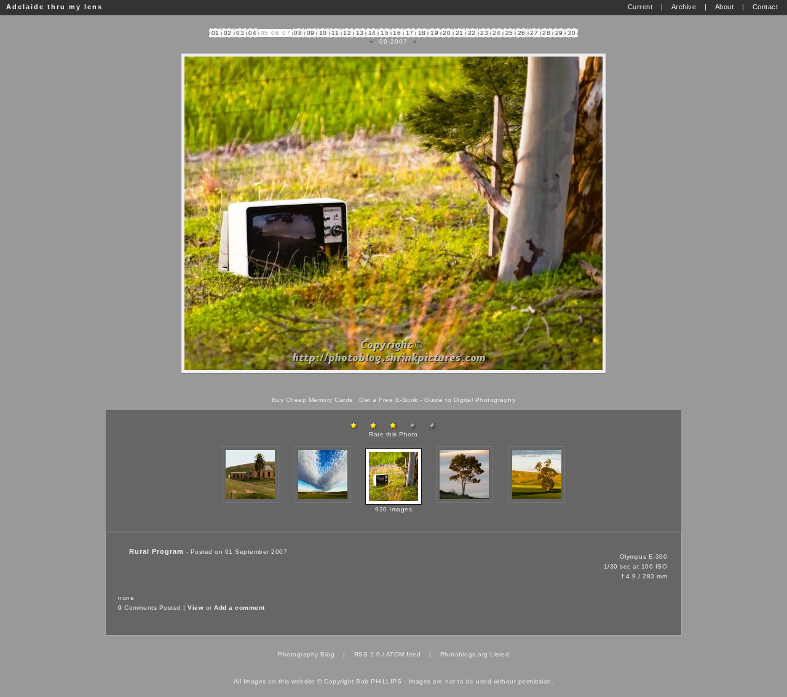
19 (434, 33)
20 (447, 33)
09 (311, 33)
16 (397, 33)
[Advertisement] (393, 385)
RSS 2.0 (367, 654)
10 (323, 33)
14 (372, 33)
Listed (499, 654)
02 (228, 33)
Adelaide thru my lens (54, 6)
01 (215, 33)
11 (335, 33)
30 (571, 33)
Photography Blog (306, 654)
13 (360, 33)
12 (347, 33)
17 (410, 33)
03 (240, 33)
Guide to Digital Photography (469, 399)
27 (534, 33)
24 (496, 33)
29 (559, 33)
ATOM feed (403, 654)
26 (522, 33)
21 (460, 33)
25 (509, 33)
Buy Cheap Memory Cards (312, 399)
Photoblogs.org (464, 654)
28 (546, 33)
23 (484, 33)
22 (472, 33)
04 (252, 33)
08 (298, 33)
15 (385, 33)
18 (422, 33)
